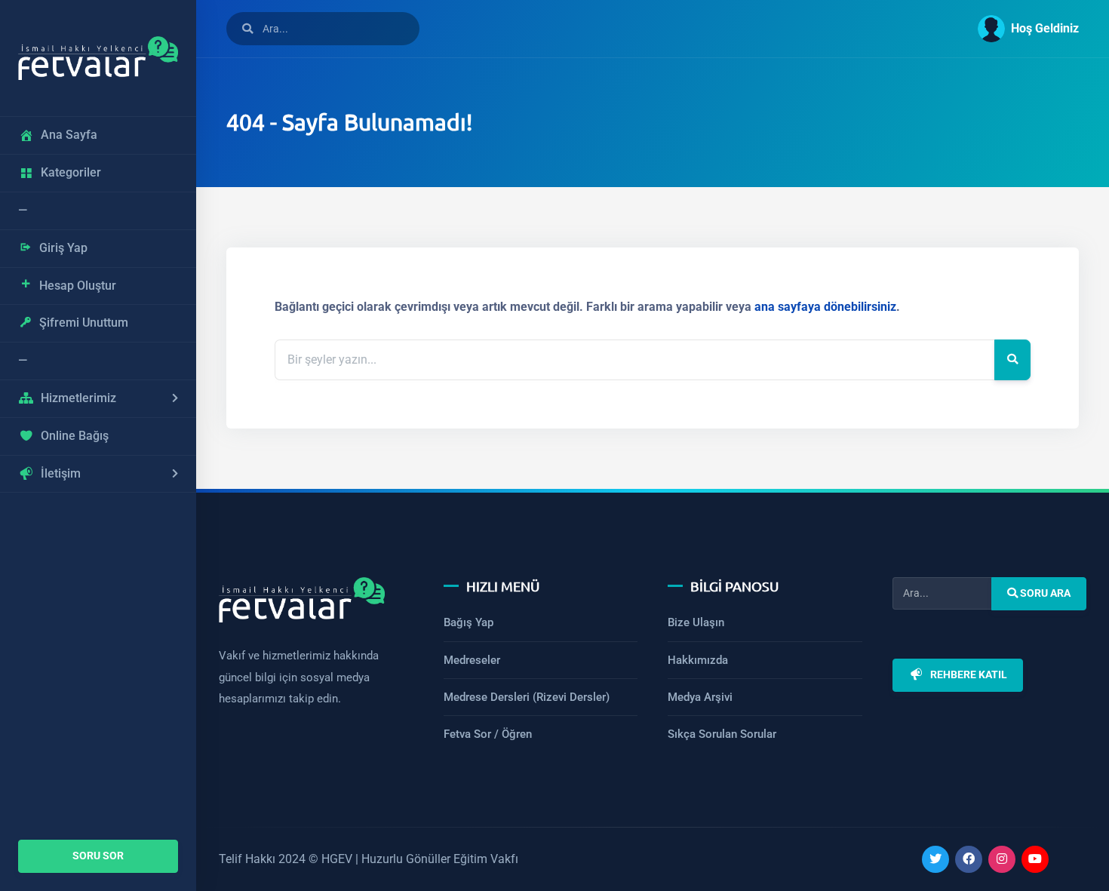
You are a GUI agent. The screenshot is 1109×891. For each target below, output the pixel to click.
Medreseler (472, 660)
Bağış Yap (468, 622)
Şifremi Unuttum (83, 322)
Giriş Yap (63, 248)
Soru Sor (98, 856)
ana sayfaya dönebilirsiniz (825, 307)
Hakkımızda (698, 660)
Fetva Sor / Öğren (488, 734)
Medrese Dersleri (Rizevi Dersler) (527, 697)
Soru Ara (1044, 593)
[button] (1022, 28)
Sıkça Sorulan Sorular (722, 734)
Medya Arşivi (700, 697)
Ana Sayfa (69, 135)
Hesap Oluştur (77, 285)
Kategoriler (71, 172)
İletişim (61, 473)
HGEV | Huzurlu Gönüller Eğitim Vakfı (419, 859)
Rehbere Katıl (967, 674)
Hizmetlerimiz (78, 398)
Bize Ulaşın (696, 622)
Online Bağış (75, 436)
